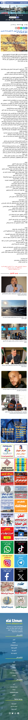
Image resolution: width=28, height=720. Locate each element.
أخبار (14, 639)
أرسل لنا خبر (14, 706)
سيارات (14, 670)
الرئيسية (14, 703)
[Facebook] (13, 19)
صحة (14, 689)
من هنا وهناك (14, 645)
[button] (26, 28)
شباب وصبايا (14, 687)
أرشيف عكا (14, 653)
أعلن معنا (14, 709)
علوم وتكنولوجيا (14, 692)
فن (14, 662)
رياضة (14, 667)
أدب (14, 684)
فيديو (14, 642)
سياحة (14, 664)
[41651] (14, 3)
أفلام (14, 695)
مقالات (14, 675)
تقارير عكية (14, 648)
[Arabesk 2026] (14, 442)
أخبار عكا (14, 650)
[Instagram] (8, 19)
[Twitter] (9, 19)
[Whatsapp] (11, 19)
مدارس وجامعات (14, 673)
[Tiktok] (6, 19)
